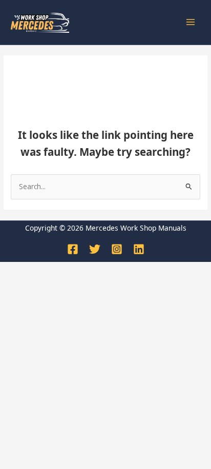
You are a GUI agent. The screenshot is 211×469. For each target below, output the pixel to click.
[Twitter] (94, 249)
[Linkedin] (138, 249)
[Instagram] (116, 249)
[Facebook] (72, 249)
